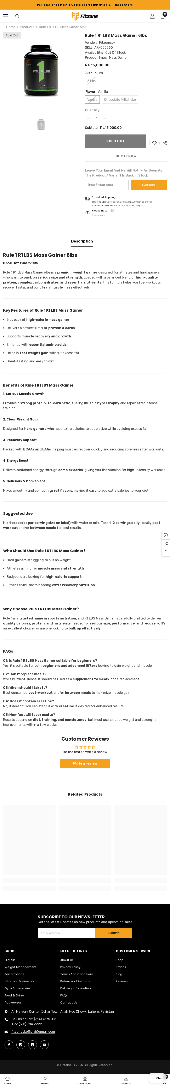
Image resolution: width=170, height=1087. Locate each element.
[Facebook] (9, 1044)
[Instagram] (20, 1044)
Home (10, 27)
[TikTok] (32, 1044)
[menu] (5, 16)
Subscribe (148, 185)
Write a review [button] (85, 763)
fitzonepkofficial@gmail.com (33, 1032)
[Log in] (152, 16)
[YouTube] (44, 1044)
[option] (85, 4)
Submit (114, 932)
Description (82, 241)
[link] (154, 143)
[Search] (17, 16)
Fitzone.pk (107, 43)
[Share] (163, 143)
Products (27, 27)
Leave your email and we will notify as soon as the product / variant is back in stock (123, 172)
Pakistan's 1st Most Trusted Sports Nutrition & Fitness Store (85, 4)
